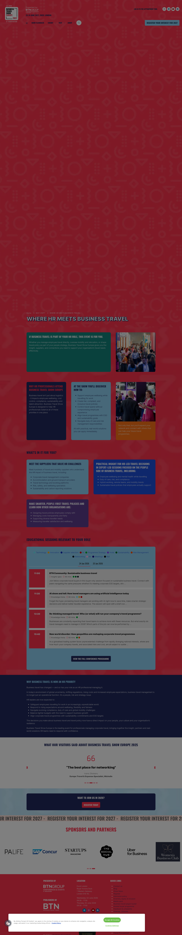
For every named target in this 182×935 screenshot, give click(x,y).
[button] (8, 923)
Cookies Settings (112, 925)
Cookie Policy (56, 923)
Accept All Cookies (112, 920)
